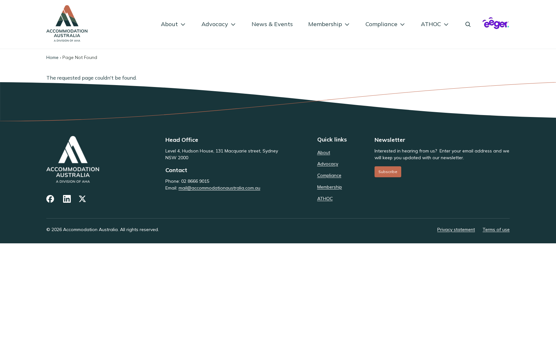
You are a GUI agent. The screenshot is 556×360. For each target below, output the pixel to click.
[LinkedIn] (67, 199)
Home (52, 57)
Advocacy (214, 24)
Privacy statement (456, 229)
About (169, 24)
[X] (83, 199)
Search (468, 24)
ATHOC (431, 24)
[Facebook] (50, 199)
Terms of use (496, 229)
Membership (325, 24)
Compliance (381, 24)
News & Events (272, 24)
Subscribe (387, 171)
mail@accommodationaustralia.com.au (219, 188)
